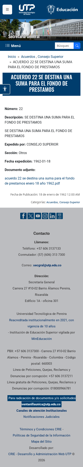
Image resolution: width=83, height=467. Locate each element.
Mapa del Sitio (41, 441)
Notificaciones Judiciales (41, 417)
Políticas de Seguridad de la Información (41, 435)
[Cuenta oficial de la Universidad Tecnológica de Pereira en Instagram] (45, 216)
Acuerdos (28, 57)
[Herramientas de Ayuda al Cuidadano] (59, 216)
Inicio (12, 57)
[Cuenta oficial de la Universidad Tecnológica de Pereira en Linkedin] (52, 216)
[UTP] (27, 9)
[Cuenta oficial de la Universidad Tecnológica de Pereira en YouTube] (38, 216)
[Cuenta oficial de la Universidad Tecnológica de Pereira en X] (30, 216)
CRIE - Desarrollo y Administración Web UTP (39, 454)
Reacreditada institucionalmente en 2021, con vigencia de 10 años (41, 323)
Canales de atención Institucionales (41, 411)
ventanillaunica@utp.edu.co (40, 404)
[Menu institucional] (7, 9)
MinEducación (41, 339)
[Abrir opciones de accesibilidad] (5, 89)
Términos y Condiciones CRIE (41, 429)
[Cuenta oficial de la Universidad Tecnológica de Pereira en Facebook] (23, 216)
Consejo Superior (50, 57)
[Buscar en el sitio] (77, 45)
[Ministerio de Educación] (62, 9)
